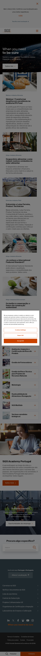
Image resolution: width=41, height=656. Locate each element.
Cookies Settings (20, 330)
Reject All (20, 335)
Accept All (20, 341)
